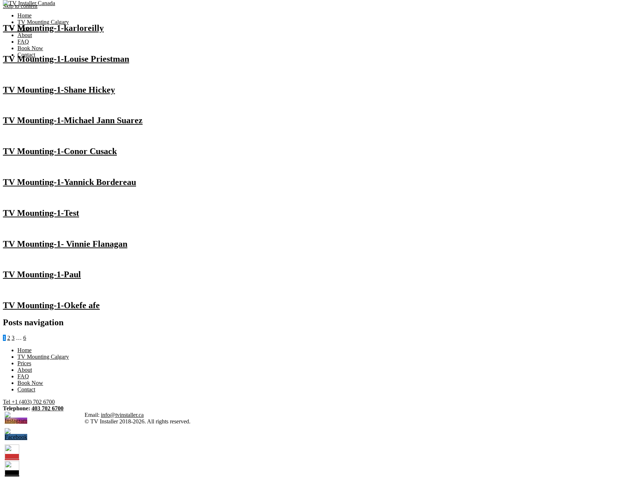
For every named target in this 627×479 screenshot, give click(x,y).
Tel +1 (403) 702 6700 (29, 402)
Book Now (30, 48)
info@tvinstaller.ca (122, 415)
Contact (26, 55)
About (24, 35)
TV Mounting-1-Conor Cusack (60, 151)
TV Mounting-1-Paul (42, 274)
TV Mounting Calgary (43, 22)
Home (24, 15)
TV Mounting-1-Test (41, 213)
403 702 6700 (47, 408)
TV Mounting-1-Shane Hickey (59, 89)
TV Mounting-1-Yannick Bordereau (69, 182)
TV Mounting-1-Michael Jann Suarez (73, 120)
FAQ (23, 42)
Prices (24, 28)
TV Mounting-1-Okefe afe (51, 305)
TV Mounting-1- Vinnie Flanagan (65, 244)
